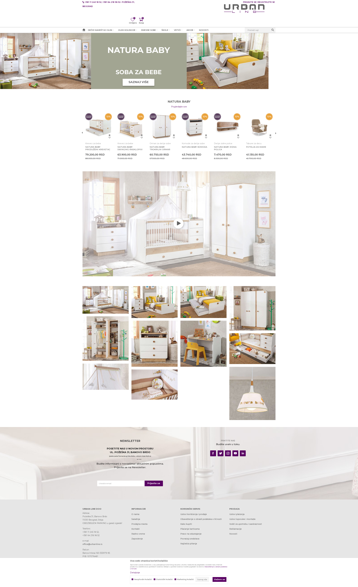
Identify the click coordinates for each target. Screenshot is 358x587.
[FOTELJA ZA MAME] (259, 126)
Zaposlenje (137, 538)
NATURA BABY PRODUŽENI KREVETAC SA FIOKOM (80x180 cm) (97, 149)
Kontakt (135, 529)
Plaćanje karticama (190, 529)
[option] (98, 140)
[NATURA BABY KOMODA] (195, 126)
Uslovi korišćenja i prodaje (193, 514)
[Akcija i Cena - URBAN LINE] (244, 8)
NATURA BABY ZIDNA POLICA (225, 148)
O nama (135, 514)
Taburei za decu (254, 143)
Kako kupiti (186, 524)
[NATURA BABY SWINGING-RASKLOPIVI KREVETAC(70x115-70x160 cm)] (130, 126)
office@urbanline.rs (92, 544)
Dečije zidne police (223, 143)
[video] (179, 223)
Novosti (233, 534)
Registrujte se (266, 2)
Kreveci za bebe (93, 143)
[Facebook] (213, 453)
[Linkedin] (243, 453)
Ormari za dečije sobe (160, 143)
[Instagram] (228, 453)
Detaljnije (135, 572)
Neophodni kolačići (143, 579)
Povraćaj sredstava (189, 538)
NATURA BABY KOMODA (194, 147)
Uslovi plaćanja (236, 514)
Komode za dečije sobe (193, 143)
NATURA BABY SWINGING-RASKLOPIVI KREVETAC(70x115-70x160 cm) (130, 151)
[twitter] (220, 453)
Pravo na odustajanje (191, 534)
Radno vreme (138, 534)
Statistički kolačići (164, 579)
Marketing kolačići (185, 579)
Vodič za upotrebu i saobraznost (245, 524)
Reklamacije (235, 529)
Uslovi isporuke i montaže (242, 519)
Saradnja (135, 519)
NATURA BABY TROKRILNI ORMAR (160, 148)
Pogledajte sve (179, 106)
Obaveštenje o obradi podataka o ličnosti (201, 519)
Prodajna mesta (139, 524)
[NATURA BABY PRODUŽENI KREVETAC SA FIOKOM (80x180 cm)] (98, 126)
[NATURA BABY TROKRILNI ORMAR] (163, 126)
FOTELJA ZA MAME (256, 147)
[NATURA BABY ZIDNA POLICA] (227, 126)
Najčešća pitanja (188, 543)
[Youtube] (235, 453)
